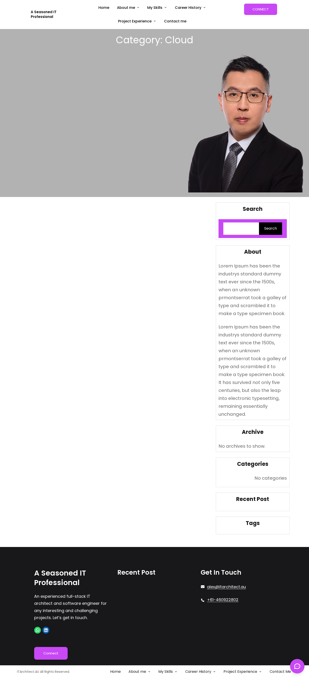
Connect (50, 653)
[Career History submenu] (204, 7)
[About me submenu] (138, 7)
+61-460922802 (222, 600)
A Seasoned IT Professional (44, 14)
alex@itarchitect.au (226, 587)
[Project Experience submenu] (155, 21)
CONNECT (260, 9)
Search (270, 228)
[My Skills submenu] (165, 7)
